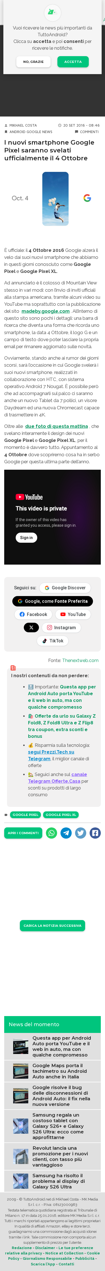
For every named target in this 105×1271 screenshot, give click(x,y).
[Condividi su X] (80, 833)
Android (17, 132)
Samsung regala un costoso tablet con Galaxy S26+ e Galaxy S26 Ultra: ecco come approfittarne (58, 1126)
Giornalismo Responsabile (47, 1258)
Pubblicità (84, 1258)
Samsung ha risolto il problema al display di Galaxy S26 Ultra (58, 1181)
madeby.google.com (46, 311)
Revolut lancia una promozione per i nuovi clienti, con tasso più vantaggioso (60, 1156)
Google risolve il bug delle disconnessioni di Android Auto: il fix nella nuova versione (61, 1096)
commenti (89, 132)
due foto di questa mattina (56, 426)
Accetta (73, 62)
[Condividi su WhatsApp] (51, 833)
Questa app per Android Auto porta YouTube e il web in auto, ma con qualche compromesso (61, 1046)
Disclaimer (45, 1248)
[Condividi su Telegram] (66, 833)
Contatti (66, 1264)
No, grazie (33, 62)
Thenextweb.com (80, 660)
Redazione (22, 1248)
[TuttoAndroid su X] (31, 627)
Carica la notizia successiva (52, 926)
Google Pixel (25, 815)
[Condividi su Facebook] (95, 833)
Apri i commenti (23, 833)
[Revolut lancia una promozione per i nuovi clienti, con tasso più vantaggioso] (20, 1156)
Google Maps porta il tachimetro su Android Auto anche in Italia (59, 1071)
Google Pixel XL (61, 815)
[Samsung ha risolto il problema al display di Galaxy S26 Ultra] (20, 1181)
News (47, 132)
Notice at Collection (64, 1253)
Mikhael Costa (23, 125)
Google (34, 132)
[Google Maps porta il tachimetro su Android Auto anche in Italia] (20, 1071)
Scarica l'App (43, 1264)
